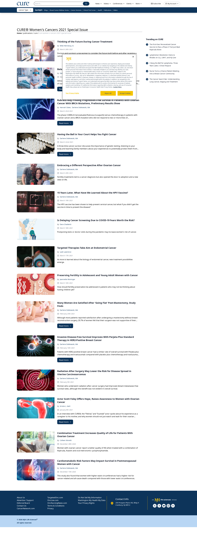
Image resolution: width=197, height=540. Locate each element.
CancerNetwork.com (26, 508)
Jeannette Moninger (67, 279)
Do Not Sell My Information (90, 497)
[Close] (133, 56)
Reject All (108, 93)
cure (36, 33)
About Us (21, 497)
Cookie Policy (117, 87)
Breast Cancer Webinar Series (59, 10)
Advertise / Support (25, 500)
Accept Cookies (125, 93)
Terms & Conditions (55, 505)
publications (28, 33)
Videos (115, 10)
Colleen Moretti (66, 440)
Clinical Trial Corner (89, 10)
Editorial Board (23, 503)
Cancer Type (23, 10)
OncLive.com (52, 500)
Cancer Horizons (76, 10)
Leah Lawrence (65, 252)
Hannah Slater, (65, 107)
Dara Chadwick (65, 224)
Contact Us (21, 505)
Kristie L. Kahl (65, 406)
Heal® (100, 10)
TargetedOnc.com (55, 497)
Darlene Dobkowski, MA (81, 107)
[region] (99, 77)
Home (19, 33)
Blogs (46, 10)
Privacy (50, 508)
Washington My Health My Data (91, 500)
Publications (107, 10)
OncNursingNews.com (57, 503)
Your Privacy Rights (86, 503)
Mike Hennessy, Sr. (67, 46)
